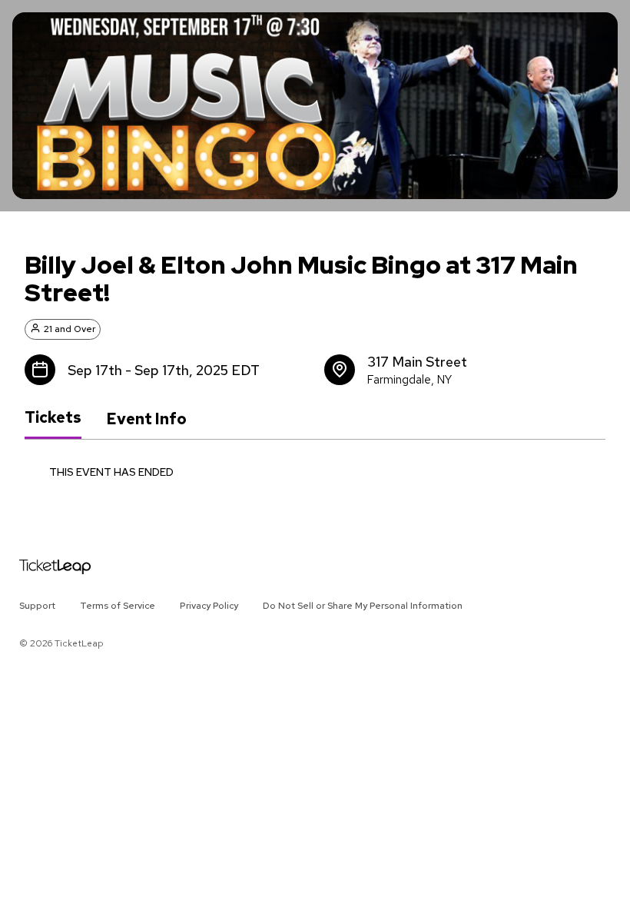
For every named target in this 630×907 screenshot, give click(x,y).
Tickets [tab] (53, 418)
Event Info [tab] (146, 419)
